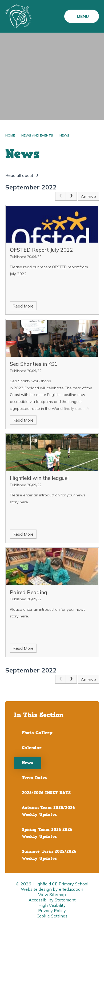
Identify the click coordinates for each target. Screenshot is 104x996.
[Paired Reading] (52, 566)
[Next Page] (71, 196)
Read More (23, 306)
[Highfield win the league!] (52, 452)
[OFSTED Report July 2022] (52, 224)
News (64, 135)
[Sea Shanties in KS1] (52, 338)
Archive (88, 196)
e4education (71, 889)
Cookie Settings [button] (52, 916)
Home (10, 135)
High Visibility (52, 905)
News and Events (37, 135)
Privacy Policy (52, 910)
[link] (60, 196)
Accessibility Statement (52, 899)
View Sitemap (52, 894)
